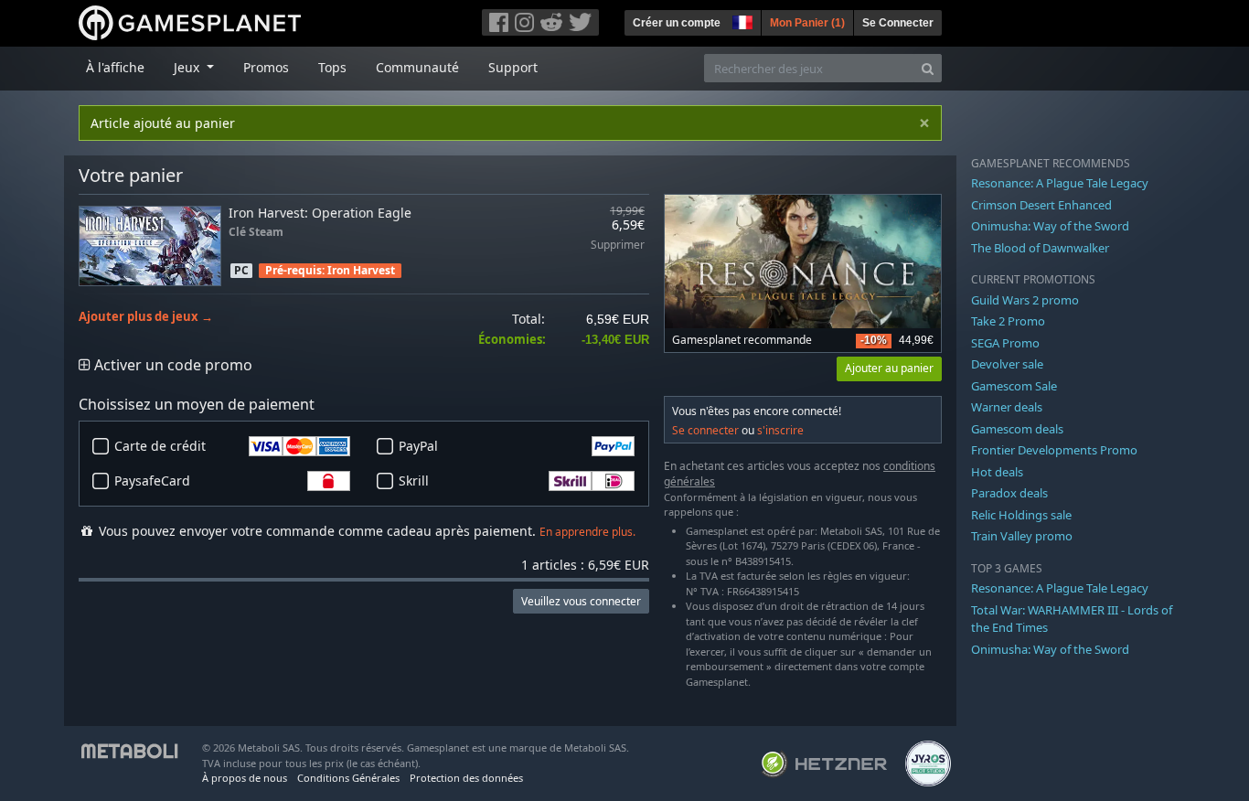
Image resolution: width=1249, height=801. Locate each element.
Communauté (417, 67)
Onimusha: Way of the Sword (1050, 226)
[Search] (927, 68)
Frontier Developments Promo (1054, 450)
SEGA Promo (1005, 343)
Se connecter (705, 430)
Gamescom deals (1017, 429)
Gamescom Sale (1014, 386)
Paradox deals (1009, 493)
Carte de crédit (160, 445)
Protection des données (466, 778)
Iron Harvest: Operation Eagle (320, 212)
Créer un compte (677, 22)
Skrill (414, 480)
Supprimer (618, 245)
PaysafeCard (152, 480)
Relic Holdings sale (1021, 515)
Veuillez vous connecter (581, 601)
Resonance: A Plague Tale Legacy (1059, 183)
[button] (741, 20)
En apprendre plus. (587, 532)
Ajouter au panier (889, 368)
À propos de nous (244, 778)
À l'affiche (115, 67)
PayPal (418, 445)
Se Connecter (898, 22)
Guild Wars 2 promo (1025, 300)
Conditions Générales (348, 778)
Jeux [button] (188, 67)
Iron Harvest (361, 270)
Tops (332, 67)
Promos (266, 67)
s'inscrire (780, 430)
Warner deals (1006, 407)
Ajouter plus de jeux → (146, 317)
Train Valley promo (1022, 536)
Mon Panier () (807, 22)
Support (513, 67)
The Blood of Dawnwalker (1040, 248)
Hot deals (997, 472)
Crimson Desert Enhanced (1041, 205)
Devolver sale (1007, 364)
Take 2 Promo (1008, 321)
